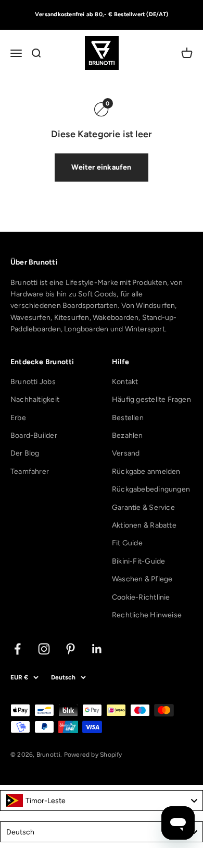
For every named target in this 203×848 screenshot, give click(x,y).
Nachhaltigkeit (34, 399)
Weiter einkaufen (101, 167)
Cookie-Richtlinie (141, 597)
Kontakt (125, 381)
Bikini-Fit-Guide (138, 561)
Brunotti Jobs (33, 381)
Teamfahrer (29, 471)
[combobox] (101, 800)
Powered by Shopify (93, 754)
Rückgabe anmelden (146, 471)
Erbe (18, 417)
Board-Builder (33, 435)
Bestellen (128, 417)
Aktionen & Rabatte (144, 525)
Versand (125, 453)
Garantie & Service (143, 507)
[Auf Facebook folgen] (17, 649)
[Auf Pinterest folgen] (71, 649)
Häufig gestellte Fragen (151, 399)
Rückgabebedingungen (151, 489)
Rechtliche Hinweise (147, 615)
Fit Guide (127, 543)
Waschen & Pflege (142, 579)
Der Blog (25, 453)
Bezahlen (127, 435)
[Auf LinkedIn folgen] (97, 649)
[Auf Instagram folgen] (44, 649)
